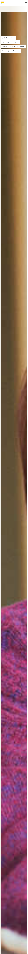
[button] (26, 3)
